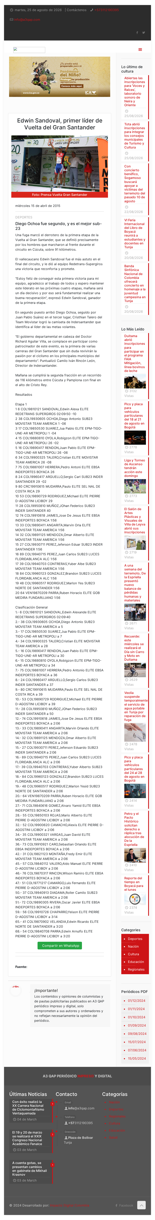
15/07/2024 (137, 1042)
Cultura (133, 954)
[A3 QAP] (29, 46)
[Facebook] (137, 32)
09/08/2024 (137, 1034)
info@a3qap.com (27, 20)
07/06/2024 (137, 1050)
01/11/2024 (136, 1009)
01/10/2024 (136, 1017)
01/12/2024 (136, 1001)
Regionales (136, 969)
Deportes (135, 939)
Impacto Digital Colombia (69, 1205)
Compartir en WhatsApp (59, 946)
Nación (133, 946)
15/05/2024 (137, 1058)
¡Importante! (46, 990)
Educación (136, 962)
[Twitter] (143, 32)
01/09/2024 (137, 1025)
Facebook (125, 1205)
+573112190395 (106, 10)
